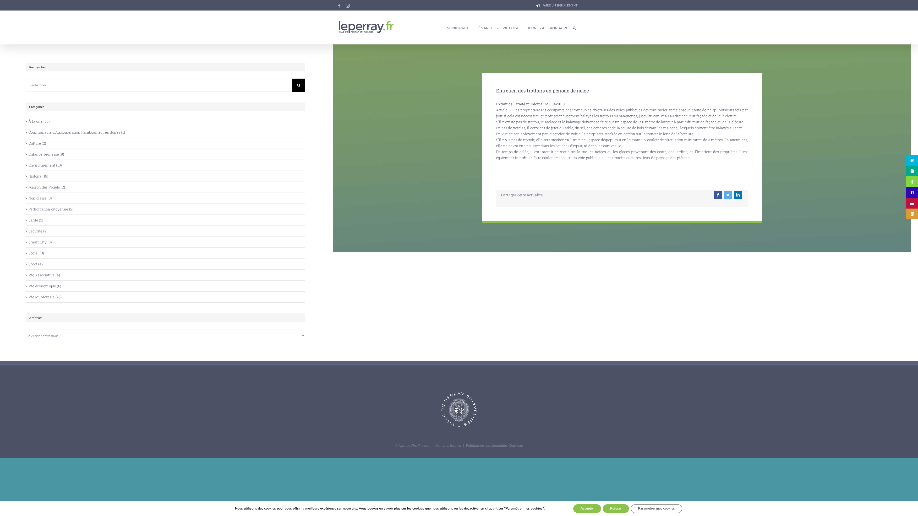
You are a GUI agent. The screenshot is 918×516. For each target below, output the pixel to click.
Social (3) (36, 253)
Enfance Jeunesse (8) (46, 154)
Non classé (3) (40, 198)
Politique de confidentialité (487, 445)
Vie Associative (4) (44, 275)
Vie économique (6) (44, 286)
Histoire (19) (38, 176)
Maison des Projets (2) (46, 187)
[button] (574, 27)
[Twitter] (728, 195)
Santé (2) (35, 220)
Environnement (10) (45, 165)
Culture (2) (37, 143)
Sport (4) (35, 264)
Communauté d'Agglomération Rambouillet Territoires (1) (76, 132)
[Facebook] (718, 195)
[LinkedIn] (738, 195)
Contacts (516, 445)
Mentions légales (448, 445)
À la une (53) (39, 121)
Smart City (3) (40, 242)
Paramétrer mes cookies (656, 508)
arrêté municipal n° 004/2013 (540, 104)
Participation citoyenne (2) (50, 209)
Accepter (587, 508)
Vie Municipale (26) (45, 297)
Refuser (616, 508)
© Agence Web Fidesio (412, 445)
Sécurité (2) (38, 231)
